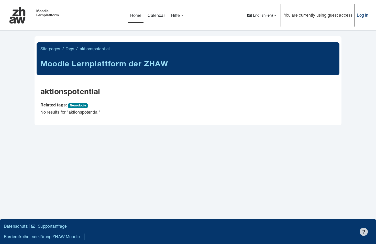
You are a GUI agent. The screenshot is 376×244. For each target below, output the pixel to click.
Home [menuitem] (136, 15)
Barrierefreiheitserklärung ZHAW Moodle (42, 236)
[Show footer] (364, 232)
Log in (362, 15)
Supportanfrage (52, 226)
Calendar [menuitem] (156, 15)
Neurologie (78, 105)
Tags (70, 48)
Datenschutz (16, 226)
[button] (262, 15)
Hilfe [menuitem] (175, 15)
